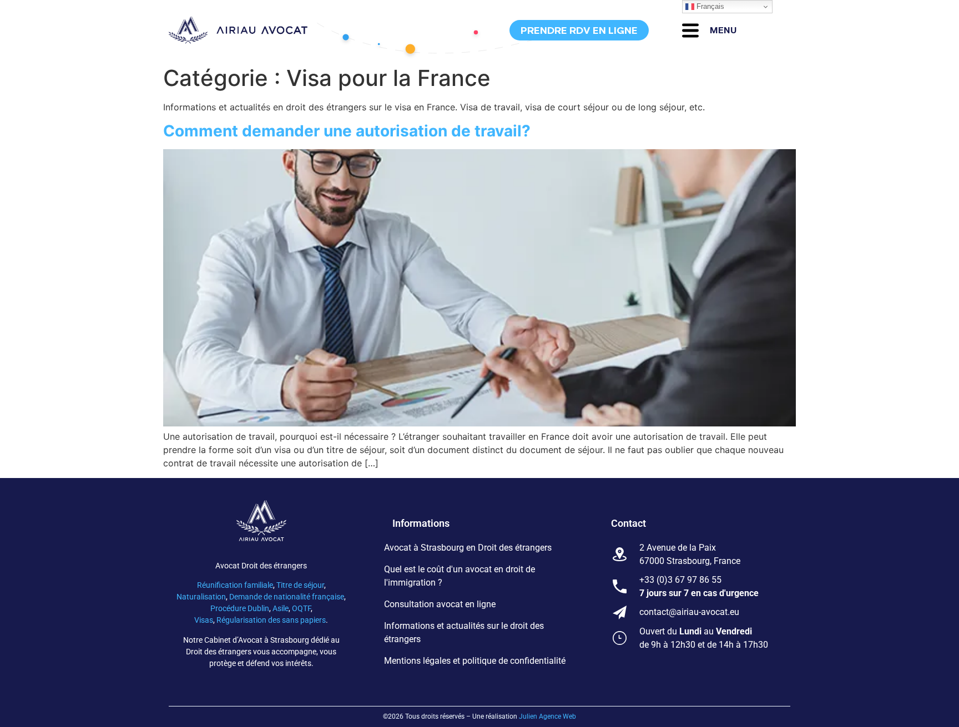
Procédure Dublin (239, 608)
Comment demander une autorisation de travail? (347, 130)
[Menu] (690, 30)
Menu (723, 30)
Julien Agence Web (547, 716)
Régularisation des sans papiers (271, 620)
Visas (203, 620)
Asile (280, 608)
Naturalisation (201, 596)
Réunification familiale (235, 585)
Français (709, 6)
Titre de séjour (300, 585)
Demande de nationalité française (286, 596)
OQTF (301, 608)
